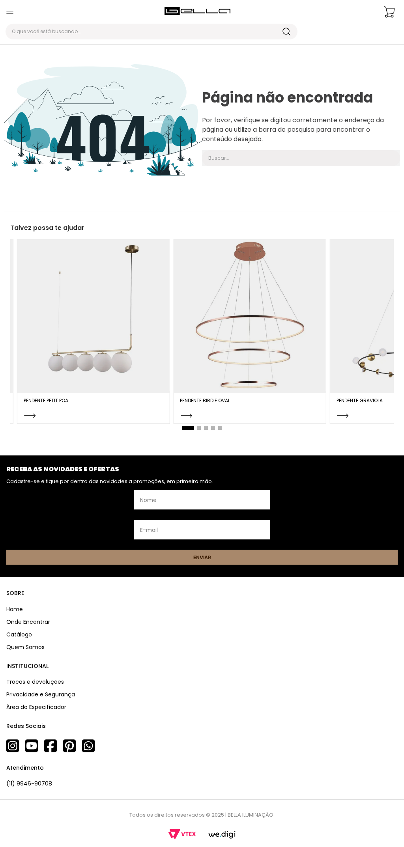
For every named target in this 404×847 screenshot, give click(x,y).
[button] (188, 428)
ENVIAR (202, 557)
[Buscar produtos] (286, 31)
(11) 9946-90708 (29, 783)
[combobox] (151, 31)
